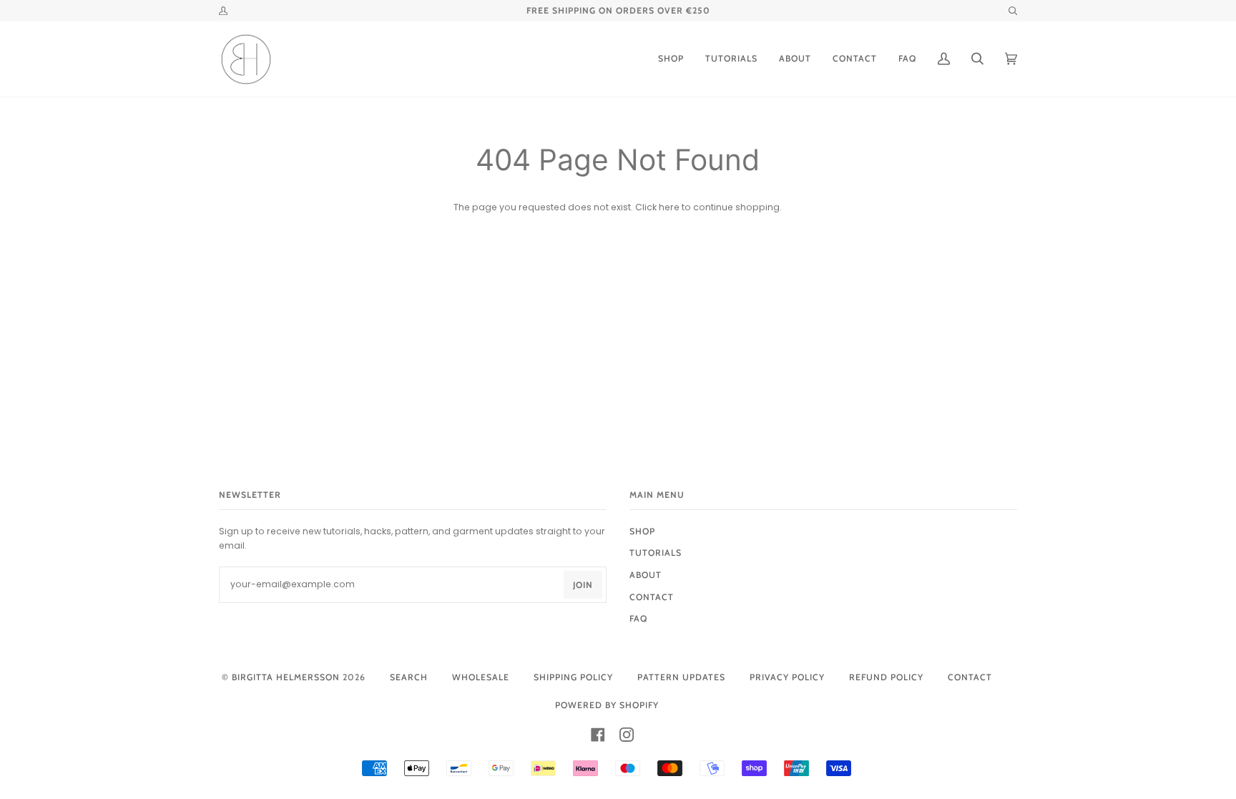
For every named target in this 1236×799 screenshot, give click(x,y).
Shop (642, 531)
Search (409, 677)
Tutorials (655, 552)
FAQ (638, 618)
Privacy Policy (787, 677)
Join (583, 584)
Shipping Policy (573, 677)
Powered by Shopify (607, 705)
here (669, 207)
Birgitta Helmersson (286, 677)
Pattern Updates (681, 677)
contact (651, 597)
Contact (970, 677)
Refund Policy (886, 677)
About (645, 574)
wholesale (480, 677)
